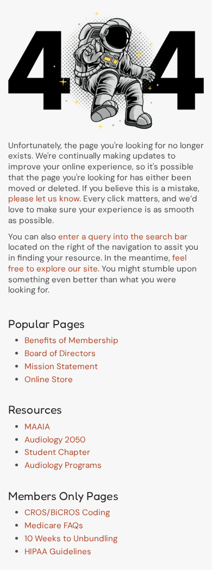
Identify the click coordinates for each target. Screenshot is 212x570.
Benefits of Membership (71, 340)
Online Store (48, 379)
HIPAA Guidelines (57, 551)
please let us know (43, 198)
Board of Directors (60, 353)
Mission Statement (61, 366)
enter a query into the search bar (123, 236)
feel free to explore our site (97, 263)
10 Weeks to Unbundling (70, 538)
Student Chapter (57, 452)
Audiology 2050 (54, 439)
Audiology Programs (63, 465)
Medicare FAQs (53, 525)
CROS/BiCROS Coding (67, 512)
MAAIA (37, 426)
